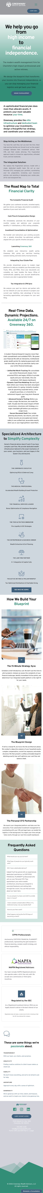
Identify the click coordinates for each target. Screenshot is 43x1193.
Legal (32, 1131)
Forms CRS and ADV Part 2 (18, 1131)
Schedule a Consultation (31, 1191)
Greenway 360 (26, 246)
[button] (36, 4)
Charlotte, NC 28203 (21, 1123)
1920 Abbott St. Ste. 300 (21, 1121)
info (13, 1129)
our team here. (16, 891)
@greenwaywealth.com (23, 1129)
